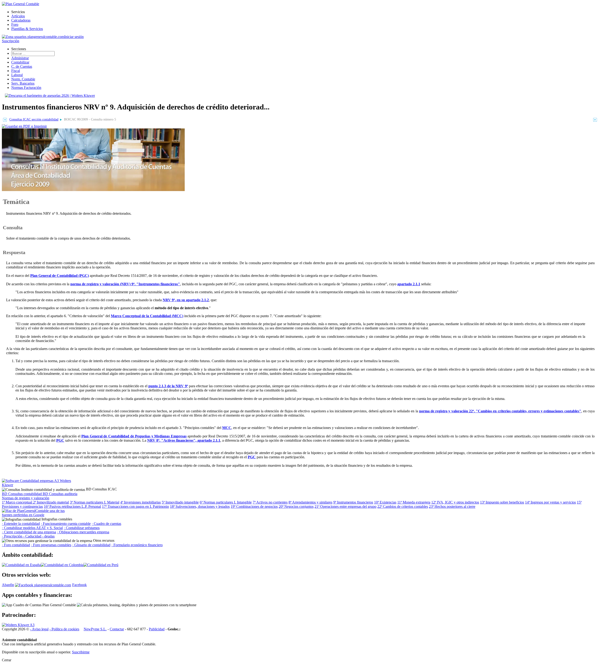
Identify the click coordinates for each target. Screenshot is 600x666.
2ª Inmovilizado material (51, 502)
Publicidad (157, 629)
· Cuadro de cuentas (106, 524)
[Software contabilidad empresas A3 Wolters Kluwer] (37, 485)
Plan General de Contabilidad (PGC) (59, 276)
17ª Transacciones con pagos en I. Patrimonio (135, 506)
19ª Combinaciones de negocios (254, 506)
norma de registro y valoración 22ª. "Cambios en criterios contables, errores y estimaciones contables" (500, 411)
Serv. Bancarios (22, 83)
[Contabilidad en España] (21, 565)
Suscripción (10, 41)
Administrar (20, 58)
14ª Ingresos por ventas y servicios (550, 502)
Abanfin (8, 585)
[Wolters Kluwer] (18, 625)
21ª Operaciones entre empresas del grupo (345, 506)
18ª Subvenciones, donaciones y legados (200, 506)
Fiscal (15, 71)
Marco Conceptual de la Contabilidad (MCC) (147, 316)
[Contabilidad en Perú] (100, 565)
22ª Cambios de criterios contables (402, 506)
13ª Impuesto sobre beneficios (502, 502)
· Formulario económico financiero (137, 545)
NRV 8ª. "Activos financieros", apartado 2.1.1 (183, 440)
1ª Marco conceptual (17, 502)
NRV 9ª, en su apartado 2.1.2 (186, 300)
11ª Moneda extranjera (413, 502)
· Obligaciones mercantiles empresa (83, 532)
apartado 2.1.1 (408, 284)
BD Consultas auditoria (60, 494)
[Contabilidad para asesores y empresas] (20, 4)
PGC (60, 440)
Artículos (18, 16)
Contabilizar (20, 62)
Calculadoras (20, 20)
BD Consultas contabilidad (22, 494)
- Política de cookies (64, 629)
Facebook (79, 585)
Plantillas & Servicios (27, 29)
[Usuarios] (33, 37)
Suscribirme (81, 652)
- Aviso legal (39, 629)
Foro (14, 24)
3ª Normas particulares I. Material (94, 502)
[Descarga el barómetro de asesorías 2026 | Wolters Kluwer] (50, 96)
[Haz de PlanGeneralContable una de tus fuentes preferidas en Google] (37, 515)
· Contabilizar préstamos (82, 528)
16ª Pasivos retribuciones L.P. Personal (72, 506)
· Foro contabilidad (16, 545)
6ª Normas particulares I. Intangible (226, 502)
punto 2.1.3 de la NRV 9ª (168, 386)
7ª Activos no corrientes (270, 502)
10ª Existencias (385, 502)
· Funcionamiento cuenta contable (66, 524)
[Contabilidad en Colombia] (62, 565)
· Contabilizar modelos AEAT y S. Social (32, 528)
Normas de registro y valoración (25, 498)
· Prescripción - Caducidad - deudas (28, 536)
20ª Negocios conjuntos (296, 506)
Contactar (117, 629)
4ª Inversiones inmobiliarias (140, 502)
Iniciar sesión (74, 37)
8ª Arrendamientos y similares (310, 502)
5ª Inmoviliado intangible (180, 502)
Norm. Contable (23, 79)
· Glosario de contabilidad (91, 545)
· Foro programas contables (51, 545)
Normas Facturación (26, 88)
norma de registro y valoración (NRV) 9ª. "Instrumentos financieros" (125, 284)
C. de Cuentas (21, 66)
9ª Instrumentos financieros (353, 502)
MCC (226, 428)
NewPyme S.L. (95, 629)
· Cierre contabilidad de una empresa (29, 532)
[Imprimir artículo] (24, 126)
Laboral (17, 75)
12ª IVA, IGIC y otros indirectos (455, 502)
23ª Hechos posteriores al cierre (452, 506)
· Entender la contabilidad (21, 524)
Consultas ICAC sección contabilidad (33, 119)
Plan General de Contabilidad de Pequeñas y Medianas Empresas (133, 436)
